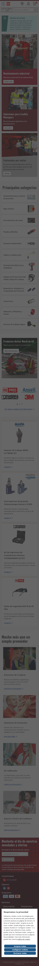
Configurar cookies (20, 950)
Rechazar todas (20, 953)
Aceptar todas (20, 946)
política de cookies (23, 939)
